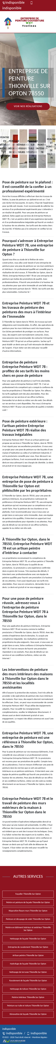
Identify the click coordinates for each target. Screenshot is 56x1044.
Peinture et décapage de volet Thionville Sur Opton (28, 919)
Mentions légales (39, 1037)
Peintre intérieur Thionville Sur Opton (28, 997)
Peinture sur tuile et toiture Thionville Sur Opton (28, 1006)
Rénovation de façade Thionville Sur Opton (28, 1014)
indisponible (15, 3)
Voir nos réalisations (28, 106)
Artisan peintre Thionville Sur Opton (28, 955)
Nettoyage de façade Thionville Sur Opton (28, 939)
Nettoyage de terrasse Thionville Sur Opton (28, 972)
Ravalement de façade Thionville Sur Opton (28, 981)
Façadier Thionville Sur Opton (28, 894)
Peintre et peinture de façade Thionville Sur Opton (28, 902)
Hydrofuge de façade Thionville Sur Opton (28, 964)
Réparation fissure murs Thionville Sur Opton (28, 911)
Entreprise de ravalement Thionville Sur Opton (28, 947)
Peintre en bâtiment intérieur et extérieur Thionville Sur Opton (28, 929)
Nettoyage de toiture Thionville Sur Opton (28, 989)
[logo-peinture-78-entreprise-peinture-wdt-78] (25, 22)
